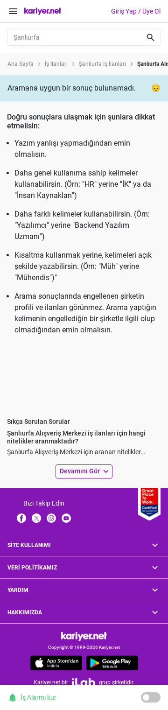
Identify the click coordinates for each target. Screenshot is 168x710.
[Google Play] (112, 662)
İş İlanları (56, 64)
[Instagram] (51, 517)
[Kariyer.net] (84, 636)
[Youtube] (66, 517)
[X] (36, 517)
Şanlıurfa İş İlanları (102, 64)
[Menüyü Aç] (13, 11)
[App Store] (56, 662)
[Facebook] (21, 517)
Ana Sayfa (20, 64)
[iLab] (83, 682)
